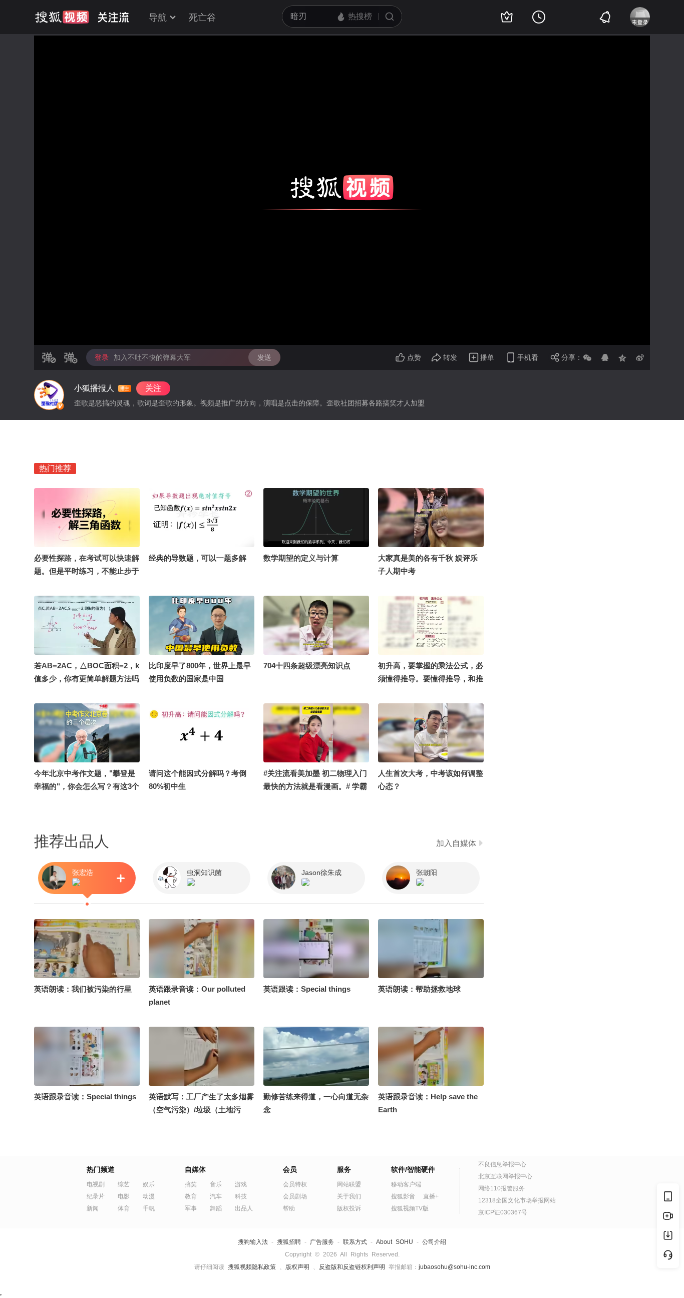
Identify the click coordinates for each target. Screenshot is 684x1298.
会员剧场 (295, 1196)
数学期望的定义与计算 (300, 558)
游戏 (241, 1184)
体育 (124, 1208)
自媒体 (195, 1169)
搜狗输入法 (253, 1241)
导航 (158, 17)
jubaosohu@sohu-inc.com (454, 1266)
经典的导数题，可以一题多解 (197, 558)
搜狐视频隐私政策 (252, 1266)
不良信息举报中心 (502, 1164)
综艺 (124, 1184)
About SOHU (394, 1241)
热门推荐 (55, 468)
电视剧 (96, 1184)
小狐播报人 (94, 388)
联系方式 (355, 1241)
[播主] (49, 395)
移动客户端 (406, 1184)
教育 (191, 1196)
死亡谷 (202, 17)
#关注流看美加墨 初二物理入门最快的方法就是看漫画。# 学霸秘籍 (315, 786)
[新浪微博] (640, 357)
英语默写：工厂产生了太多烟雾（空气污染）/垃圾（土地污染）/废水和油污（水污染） (201, 1109)
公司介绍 (434, 1241)
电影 (124, 1196)
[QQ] (605, 357)
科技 (241, 1196)
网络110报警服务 (501, 1188)
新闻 (93, 1208)
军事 (191, 1208)
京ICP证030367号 (502, 1212)
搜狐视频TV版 (410, 1208)
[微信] (587, 357)
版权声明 (297, 1266)
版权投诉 (349, 1208)
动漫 (149, 1196)
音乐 (216, 1184)
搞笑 (191, 1184)
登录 (102, 357)
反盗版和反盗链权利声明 (352, 1266)
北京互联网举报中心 (505, 1176)
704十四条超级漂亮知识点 (307, 665)
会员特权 (295, 1184)
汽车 (216, 1196)
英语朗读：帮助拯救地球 (419, 989)
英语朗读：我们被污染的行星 (83, 989)
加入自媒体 (456, 843)
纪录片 (96, 1196)
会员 (290, 1169)
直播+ (431, 1196)
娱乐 (149, 1184)
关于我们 (349, 1196)
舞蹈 (216, 1208)
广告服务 (322, 1241)
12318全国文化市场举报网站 (517, 1200)
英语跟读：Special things (307, 989)
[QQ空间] (622, 357)
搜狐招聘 (289, 1241)
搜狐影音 (403, 1196)
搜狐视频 (62, 17)
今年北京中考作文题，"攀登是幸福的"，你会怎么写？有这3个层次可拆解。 (86, 786)
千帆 (149, 1208)
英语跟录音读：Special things (85, 1096)
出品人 (244, 1208)
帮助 (289, 1208)
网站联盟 (349, 1184)
